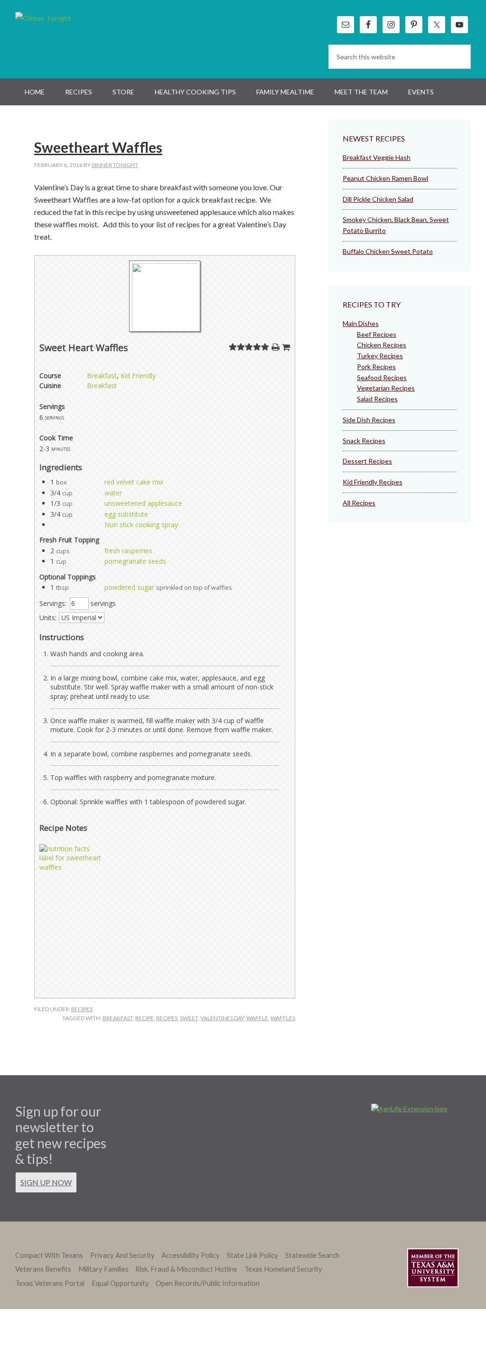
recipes (167, 1018)
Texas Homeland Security (283, 1269)
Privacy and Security (122, 1255)
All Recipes (359, 503)
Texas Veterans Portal (49, 1283)
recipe (144, 1018)
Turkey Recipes (380, 356)
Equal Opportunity (120, 1283)
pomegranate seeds (135, 561)
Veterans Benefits (43, 1269)
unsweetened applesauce (143, 503)
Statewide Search (312, 1255)
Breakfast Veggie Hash (377, 157)
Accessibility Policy (190, 1255)
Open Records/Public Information (208, 1283)
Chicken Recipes (381, 345)
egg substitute (126, 514)
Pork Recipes (376, 367)
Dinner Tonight (66, 38)
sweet (189, 1018)
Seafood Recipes (382, 377)
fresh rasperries (128, 550)
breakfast (118, 1018)
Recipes (82, 1009)
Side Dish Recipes (369, 420)
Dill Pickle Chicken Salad (378, 199)
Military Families (103, 1269)
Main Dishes (361, 323)
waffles (283, 1018)
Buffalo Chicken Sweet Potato (388, 251)
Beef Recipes (376, 334)
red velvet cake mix (133, 481)
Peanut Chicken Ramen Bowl (385, 178)
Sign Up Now (46, 1182)
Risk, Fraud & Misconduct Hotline (186, 1269)
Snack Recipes (364, 441)
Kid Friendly (138, 375)
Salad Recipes (377, 399)
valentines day (222, 1018)
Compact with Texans (49, 1255)
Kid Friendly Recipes (372, 482)
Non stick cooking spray (141, 524)
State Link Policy (252, 1255)
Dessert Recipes (367, 461)
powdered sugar (129, 587)
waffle (257, 1018)
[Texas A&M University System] (432, 1269)
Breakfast (102, 375)
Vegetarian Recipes (386, 388)
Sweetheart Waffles (98, 147)
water (113, 492)
